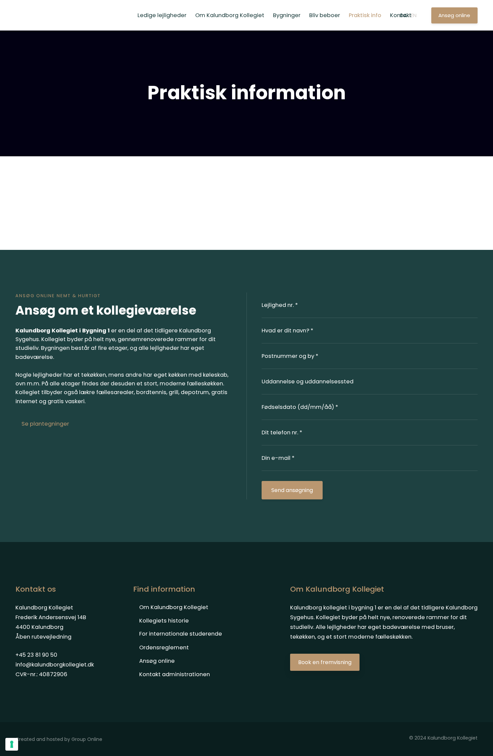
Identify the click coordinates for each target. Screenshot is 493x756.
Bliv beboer (324, 15)
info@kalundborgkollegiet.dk (54, 664)
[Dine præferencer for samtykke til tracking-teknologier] (11, 744)
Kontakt (401, 15)
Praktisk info (365, 15)
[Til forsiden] (57, 15)
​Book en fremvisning (324, 662)
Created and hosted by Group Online (58, 739)
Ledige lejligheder (162, 15)
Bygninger (286, 15)
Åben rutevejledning (43, 637)
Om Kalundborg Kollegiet (229, 15)
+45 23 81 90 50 (36, 655)
